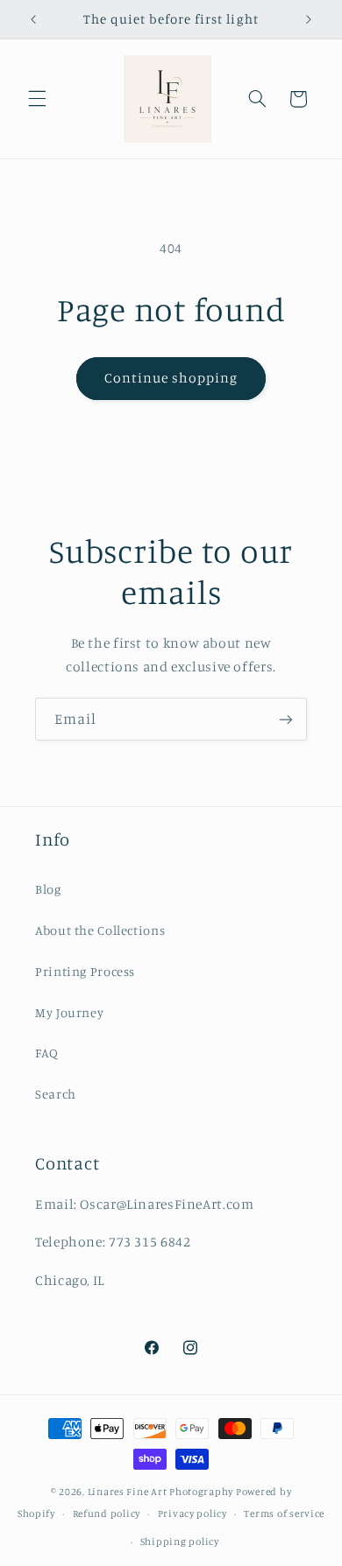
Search (55, 1093)
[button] (37, 99)
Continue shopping (171, 377)
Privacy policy (192, 1513)
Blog (48, 888)
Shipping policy (179, 1541)
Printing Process (85, 971)
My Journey (69, 1012)
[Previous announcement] (33, 19)
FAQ (47, 1052)
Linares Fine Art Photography (161, 1491)
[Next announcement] (308, 19)
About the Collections (100, 930)
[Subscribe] (286, 719)
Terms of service (284, 1513)
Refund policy (107, 1513)
